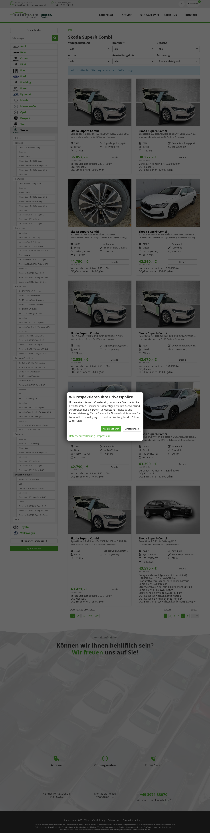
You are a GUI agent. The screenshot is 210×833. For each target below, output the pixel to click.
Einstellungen (132, 428)
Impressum (104, 436)
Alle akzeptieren (111, 428)
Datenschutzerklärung (82, 436)
